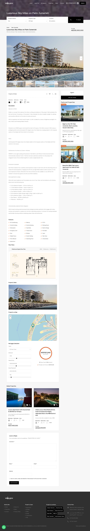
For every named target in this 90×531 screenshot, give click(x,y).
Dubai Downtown (59, 510)
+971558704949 (72, 3)
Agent (72, 92)
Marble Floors (13, 236)
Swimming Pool (29, 238)
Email (35, 463)
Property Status (12, 18)
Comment (11, 441)
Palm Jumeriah (14, 27)
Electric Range (45, 228)
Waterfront (12, 241)
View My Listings (72, 97)
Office (27, 511)
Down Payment (12, 368)
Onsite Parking (29, 236)
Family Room (29, 230)
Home (31, 3)
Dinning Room (45, 225)
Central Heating (29, 225)
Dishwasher (12, 228)
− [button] (10, 318)
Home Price (11, 360)
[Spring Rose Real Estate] (9, 4)
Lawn (43, 233)
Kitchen (28, 233)
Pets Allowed (13, 238)
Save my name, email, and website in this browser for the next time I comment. (29, 478)
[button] (4, 527)
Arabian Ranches (51, 507)
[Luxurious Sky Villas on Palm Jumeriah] (32, 326)
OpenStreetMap (50, 340)
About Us (37, 3)
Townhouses (29, 515)
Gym (11, 233)
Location (51, 18)
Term (10, 346)
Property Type (32, 18)
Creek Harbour (50, 510)
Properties (50, 3)
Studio (27, 513)
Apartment (28, 507)
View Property (19, 403)
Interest (11, 352)
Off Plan (28, 509)
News (56, 3)
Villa (27, 517)
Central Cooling (13, 225)
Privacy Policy (17, 511)
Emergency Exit (13, 230)
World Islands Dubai (59, 516)
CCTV (43, 222)
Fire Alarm (44, 230)
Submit (83, 3)
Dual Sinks (28, 228)
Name (11, 463)
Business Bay (59, 507)
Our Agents (43, 3)
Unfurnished (45, 238)
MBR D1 (55, 513)
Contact (62, 3)
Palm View (44, 236)
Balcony (28, 222)
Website (11, 471)
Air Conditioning (13, 222)
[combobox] (17, 21)
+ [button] (10, 316)
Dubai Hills (49, 513)
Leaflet (45, 340)
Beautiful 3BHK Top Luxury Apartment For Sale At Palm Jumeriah (71, 167)
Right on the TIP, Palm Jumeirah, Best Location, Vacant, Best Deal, (70, 125)
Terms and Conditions (81, 526)
